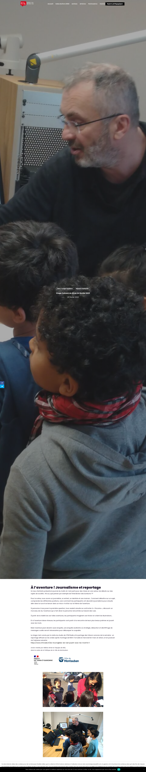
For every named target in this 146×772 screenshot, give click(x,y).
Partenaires (92, 3)
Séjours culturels (82, 289)
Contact (103, 3)
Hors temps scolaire (65, 289)
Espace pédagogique (115, 3)
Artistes (83, 3)
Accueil (50, 3)
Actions (74, 3)
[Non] (144, 769)
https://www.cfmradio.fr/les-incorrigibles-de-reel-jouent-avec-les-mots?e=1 (60, 643)
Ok (119, 769)
